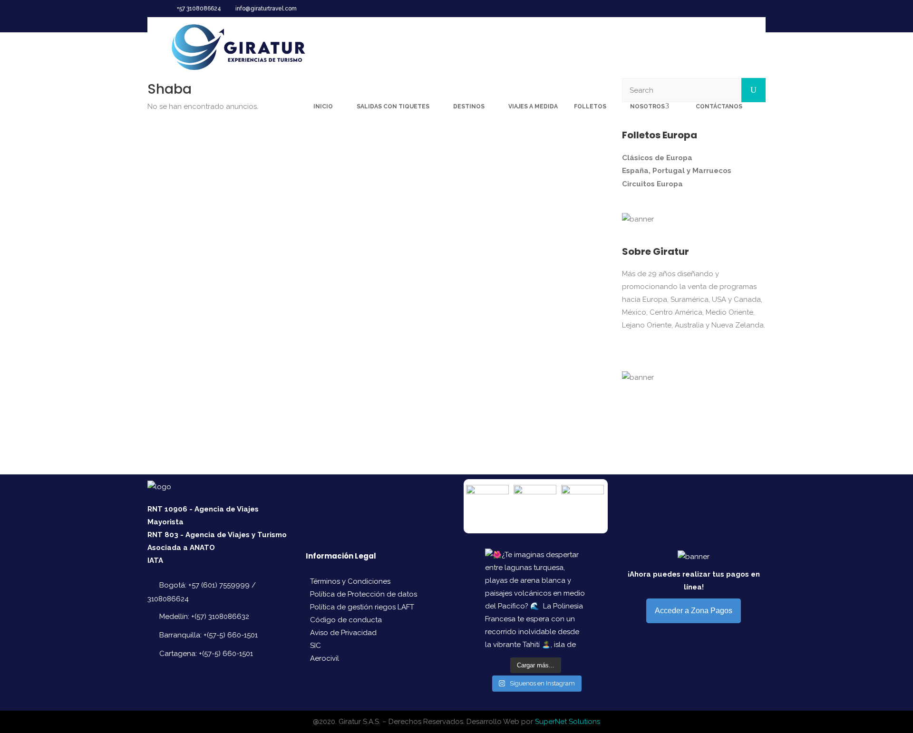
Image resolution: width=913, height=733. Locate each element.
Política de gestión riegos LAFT (362, 607)
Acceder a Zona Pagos (693, 611)
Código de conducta (346, 620)
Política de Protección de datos (363, 594)
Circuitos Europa (652, 184)
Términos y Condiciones (350, 581)
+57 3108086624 (199, 8)
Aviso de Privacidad (343, 632)
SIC (315, 645)
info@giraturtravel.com (266, 8)
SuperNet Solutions (567, 721)
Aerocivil (324, 658)
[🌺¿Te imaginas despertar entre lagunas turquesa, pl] (535, 599)
